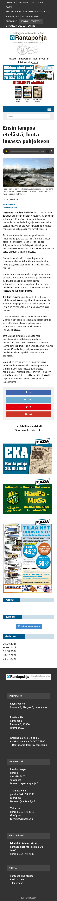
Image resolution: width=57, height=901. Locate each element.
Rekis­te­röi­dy (36, 21)
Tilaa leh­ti (10, 2)
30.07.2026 (10, 655)
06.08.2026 (10, 651)
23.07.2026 (9, 658)
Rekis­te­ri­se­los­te (18, 879)
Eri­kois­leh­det (11, 21)
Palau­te (9, 7)
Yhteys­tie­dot (37, 2)
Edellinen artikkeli (31, 426)
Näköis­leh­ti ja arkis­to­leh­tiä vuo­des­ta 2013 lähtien (27, 12)
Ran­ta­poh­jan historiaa (21, 876)
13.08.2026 (9, 647)
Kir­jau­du (24, 21)
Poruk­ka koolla (12, 17)
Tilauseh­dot (16, 883)
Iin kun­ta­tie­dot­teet (30, 17)
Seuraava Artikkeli (26, 430)
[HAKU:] (28, 116)
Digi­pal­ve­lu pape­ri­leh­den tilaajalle (20, 26)
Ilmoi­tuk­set (23, 2)
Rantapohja (9, 204)
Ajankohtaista (10, 207)
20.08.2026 (10, 643)
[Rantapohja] (28, 43)
